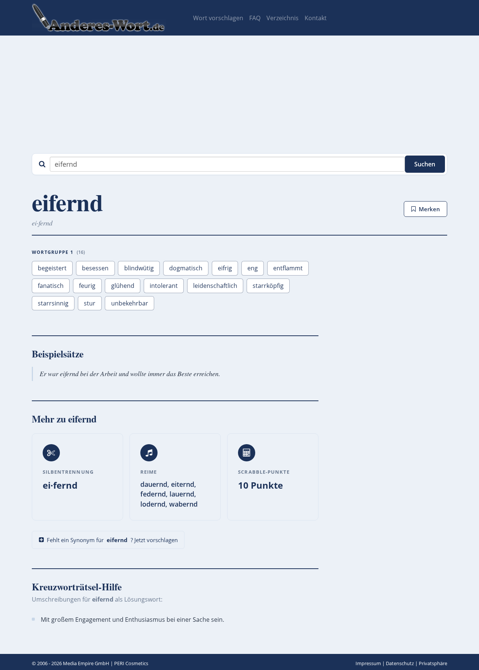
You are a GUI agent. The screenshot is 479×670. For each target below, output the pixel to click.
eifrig (225, 268)
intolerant (164, 286)
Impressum (368, 663)
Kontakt (316, 18)
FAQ (254, 18)
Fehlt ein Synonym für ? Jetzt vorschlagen (112, 540)
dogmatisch (185, 268)
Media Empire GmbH (86, 663)
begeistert (52, 268)
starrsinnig (53, 303)
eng (252, 268)
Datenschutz (400, 663)
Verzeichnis (282, 18)
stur (89, 303)
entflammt (288, 268)
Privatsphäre (433, 663)
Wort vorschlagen (218, 18)
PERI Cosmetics (131, 663)
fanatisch (51, 286)
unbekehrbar (129, 303)
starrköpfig (268, 286)
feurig (87, 286)
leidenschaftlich (215, 286)
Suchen (424, 164)
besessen (95, 268)
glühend (122, 286)
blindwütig (139, 268)
